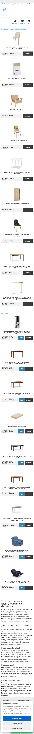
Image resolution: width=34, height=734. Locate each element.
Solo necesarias (17, 724)
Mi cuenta (22, 23)
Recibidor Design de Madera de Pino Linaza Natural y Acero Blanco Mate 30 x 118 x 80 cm (17, 299)
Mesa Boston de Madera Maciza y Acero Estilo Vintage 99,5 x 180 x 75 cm (17, 266)
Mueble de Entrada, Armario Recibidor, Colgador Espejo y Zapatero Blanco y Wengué (17, 332)
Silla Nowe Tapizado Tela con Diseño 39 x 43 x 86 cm (17, 235)
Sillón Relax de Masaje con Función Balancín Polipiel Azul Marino (17, 582)
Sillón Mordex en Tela (17, 109)
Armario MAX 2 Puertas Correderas (17, 203)
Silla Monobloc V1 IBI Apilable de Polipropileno (17, 47)
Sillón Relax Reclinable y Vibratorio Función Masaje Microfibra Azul (17, 551)
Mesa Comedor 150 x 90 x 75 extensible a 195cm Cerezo (17, 394)
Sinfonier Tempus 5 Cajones (17, 78)
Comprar (27, 53)
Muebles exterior (24, 700)
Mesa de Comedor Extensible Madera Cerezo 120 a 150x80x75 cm (17, 363)
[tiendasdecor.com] (17, 9)
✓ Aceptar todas (17, 719)
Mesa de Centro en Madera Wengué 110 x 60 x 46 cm (17, 457)
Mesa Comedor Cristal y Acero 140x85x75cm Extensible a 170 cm (17, 519)
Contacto (14, 23)
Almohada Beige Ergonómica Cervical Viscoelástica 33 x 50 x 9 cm (17, 425)
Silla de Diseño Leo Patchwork (17, 141)
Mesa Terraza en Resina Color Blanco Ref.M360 (17, 173)
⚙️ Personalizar (17, 728)
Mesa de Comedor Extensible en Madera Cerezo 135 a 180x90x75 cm (17, 488)
